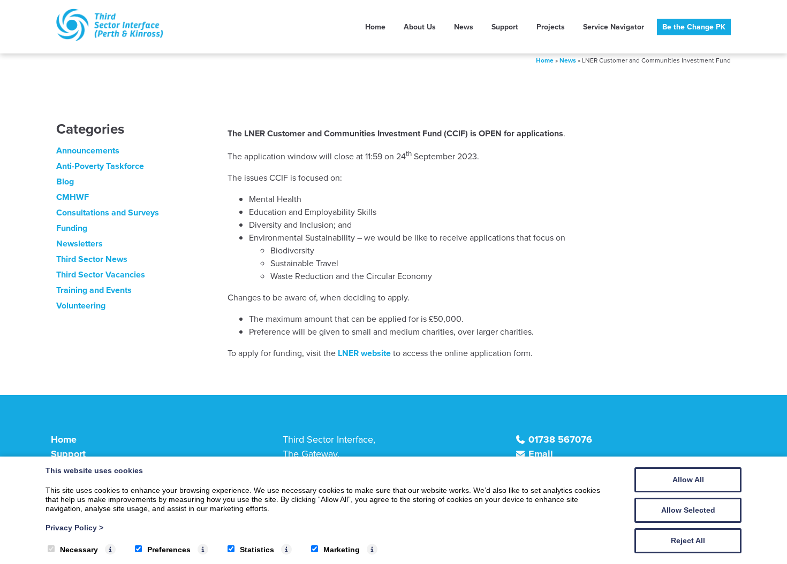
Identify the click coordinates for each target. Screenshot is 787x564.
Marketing (341, 549)
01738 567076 (560, 439)
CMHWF (72, 197)
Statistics (257, 549)
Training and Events (94, 290)
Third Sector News (91, 259)
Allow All (688, 479)
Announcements (87, 150)
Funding (71, 228)
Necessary (79, 549)
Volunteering (80, 305)
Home (375, 27)
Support (504, 27)
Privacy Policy (74, 527)
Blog (65, 181)
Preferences (169, 549)
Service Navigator (613, 27)
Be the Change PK (693, 27)
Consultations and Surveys (107, 212)
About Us (420, 27)
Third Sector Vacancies (100, 274)
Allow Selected (688, 510)
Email (540, 454)
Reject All (688, 540)
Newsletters (79, 243)
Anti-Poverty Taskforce (100, 166)
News (463, 27)
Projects (550, 27)
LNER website (364, 353)
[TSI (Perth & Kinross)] (109, 38)
